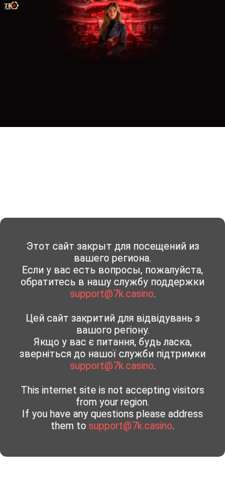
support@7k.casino (112, 294)
